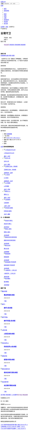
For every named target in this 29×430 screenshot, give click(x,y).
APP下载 (3, 424)
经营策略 (3, 55)
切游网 (3, 26)
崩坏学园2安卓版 (9, 321)
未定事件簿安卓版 (10, 385)
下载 (5, 301)
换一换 (3, 217)
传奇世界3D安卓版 (10, 346)
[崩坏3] (3, 304)
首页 (5, 8)
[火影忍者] (4, 330)
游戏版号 (6, 19)
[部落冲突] (4, 356)
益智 (7, 55)
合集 (5, 18)
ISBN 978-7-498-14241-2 (13, 137)
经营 (13, 55)
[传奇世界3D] (5, 343)
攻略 (5, 16)
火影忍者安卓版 (9, 334)
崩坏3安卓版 (8, 308)
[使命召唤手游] (5, 369)
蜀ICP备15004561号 (20, 424)
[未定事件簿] (4, 382)
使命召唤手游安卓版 (11, 372)
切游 (2, 5)
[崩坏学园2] (4, 317)
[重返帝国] (4, 291)
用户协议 (19, 394)
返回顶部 (12, 424)
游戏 (7, 26)
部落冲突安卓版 (9, 359)
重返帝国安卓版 (9, 295)
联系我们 (8, 394)
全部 (2, 146)
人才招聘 (14, 394)
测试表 (6, 21)
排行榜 (6, 23)
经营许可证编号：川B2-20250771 (16, 428)
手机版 (8, 424)
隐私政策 (25, 394)
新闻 (5, 14)
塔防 (10, 55)
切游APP (3, 1)
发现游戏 (6, 10)
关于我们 (3, 394)
